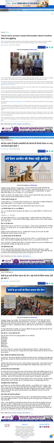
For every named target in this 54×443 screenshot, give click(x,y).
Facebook (14, 123)
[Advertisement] (27, 21)
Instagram (19, 123)
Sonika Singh (5, 148)
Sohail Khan (5, 45)
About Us (25, 424)
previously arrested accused (9, 84)
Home (2, 32)
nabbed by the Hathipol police (17, 101)
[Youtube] (48, 427)
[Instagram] (44, 427)
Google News (27, 123)
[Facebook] (40, 427)
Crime (7, 32)
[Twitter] (42, 427)
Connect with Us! (44, 424)
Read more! (25, 438)
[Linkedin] (46, 427)
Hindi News (9, 140)
